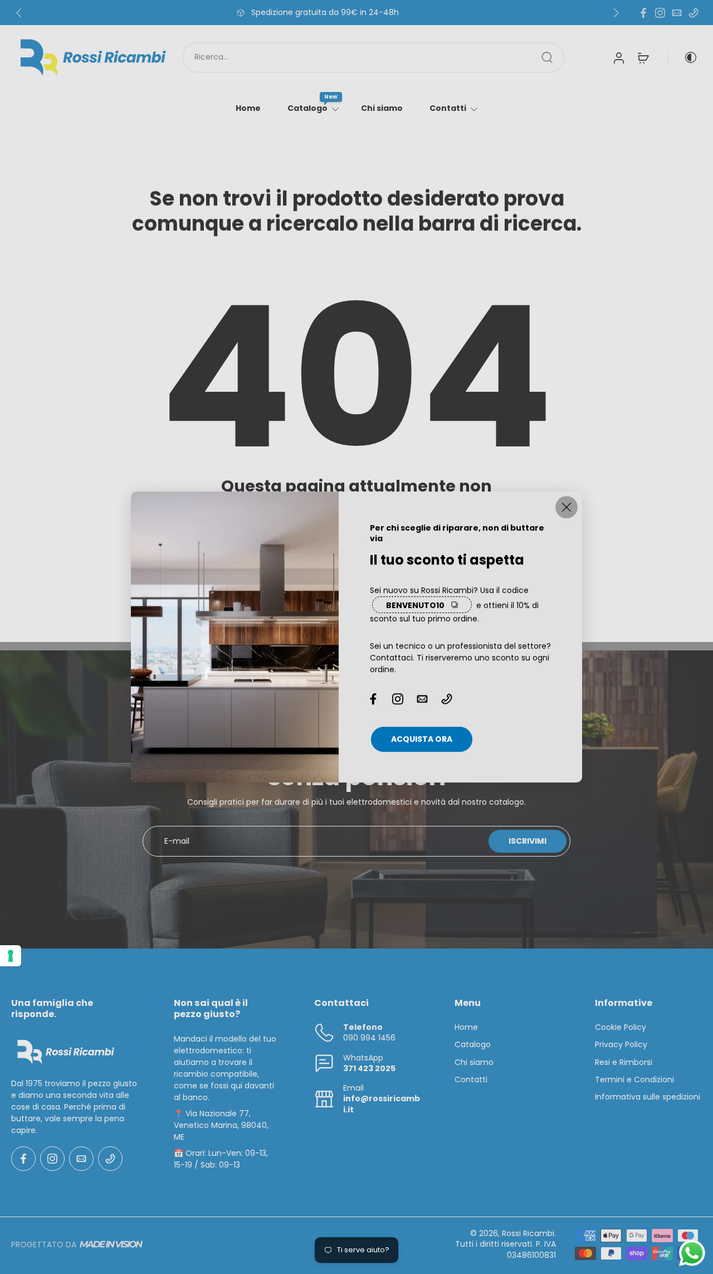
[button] (75, 1009)
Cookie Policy (620, 1028)
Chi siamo (382, 108)
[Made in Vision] (111, 1245)
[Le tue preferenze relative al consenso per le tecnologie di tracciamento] (10, 955)
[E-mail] (676, 13)
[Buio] (682, 57)
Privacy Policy (621, 1045)
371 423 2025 (369, 1068)
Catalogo (307, 108)
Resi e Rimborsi (623, 1062)
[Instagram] (660, 13)
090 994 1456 (369, 1038)
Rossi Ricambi (528, 1233)
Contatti (447, 108)
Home (248, 108)
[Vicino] (566, 507)
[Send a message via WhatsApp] (692, 1253)
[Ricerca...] (547, 57)
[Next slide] (616, 13)
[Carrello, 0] (643, 57)
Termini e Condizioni (634, 1079)
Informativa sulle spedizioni (647, 1097)
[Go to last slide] (19, 13)
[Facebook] (643, 13)
